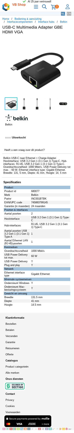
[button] (68, 41)
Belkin (63, 21)
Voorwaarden (13, 412)
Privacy (10, 399)
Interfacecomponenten (20, 21)
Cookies (10, 406)
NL (63, 13)
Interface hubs (46, 21)
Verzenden (12, 336)
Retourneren (12, 348)
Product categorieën (17, 366)
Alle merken (12, 372)
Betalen (10, 329)
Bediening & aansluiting (28, 18)
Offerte (9, 354)
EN (69, 13)
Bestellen (11, 323)
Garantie (10, 342)
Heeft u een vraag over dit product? (24, 149)
